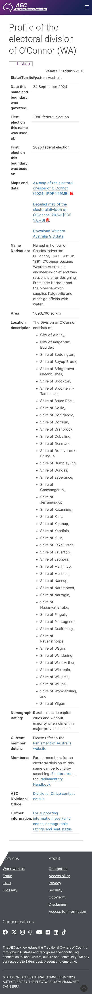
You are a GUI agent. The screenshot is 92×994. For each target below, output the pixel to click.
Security (56, 890)
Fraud (7, 876)
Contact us (58, 868)
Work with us (14, 868)
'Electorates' (60, 773)
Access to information (67, 911)
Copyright (57, 897)
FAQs (7, 883)
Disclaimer (57, 904)
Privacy (55, 883)
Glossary (10, 890)
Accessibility (59, 876)
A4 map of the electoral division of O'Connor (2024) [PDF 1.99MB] (53, 188)
